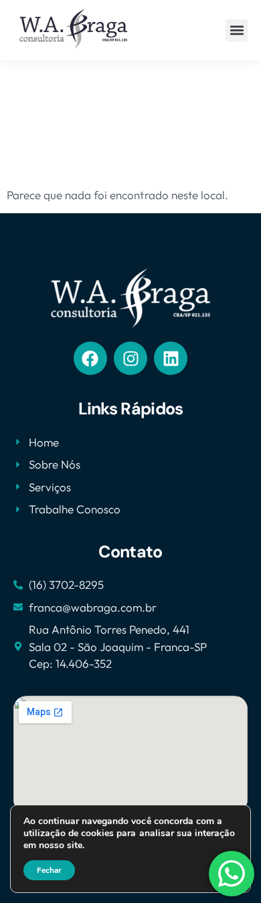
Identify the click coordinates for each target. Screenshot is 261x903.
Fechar (49, 870)
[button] (237, 30)
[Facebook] (90, 358)
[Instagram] (130, 358)
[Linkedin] (170, 358)
